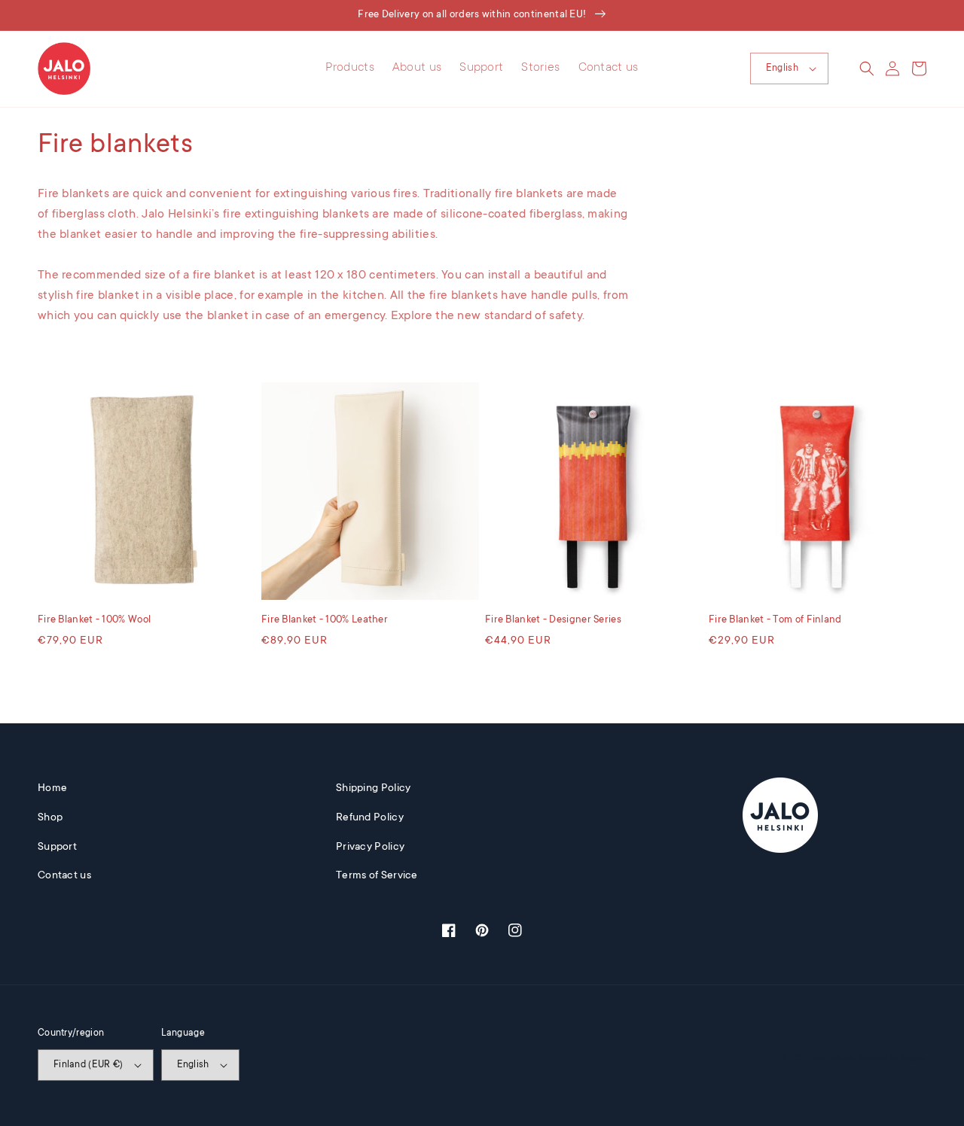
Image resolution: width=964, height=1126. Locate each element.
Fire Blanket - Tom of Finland (775, 619)
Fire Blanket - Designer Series (553, 619)
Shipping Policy (373, 789)
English (782, 68)
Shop (50, 818)
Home (52, 789)
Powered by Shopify (892, 1059)
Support (57, 847)
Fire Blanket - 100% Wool (94, 619)
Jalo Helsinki (834, 1059)
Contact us (64, 876)
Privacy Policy (370, 847)
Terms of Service (377, 876)
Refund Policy (370, 818)
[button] (866, 68)
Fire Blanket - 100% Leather (324, 619)
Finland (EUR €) (88, 1065)
